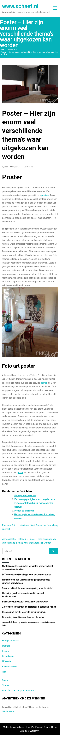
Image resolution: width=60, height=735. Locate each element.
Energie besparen (10, 640)
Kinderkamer (8, 656)
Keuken (5, 651)
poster (44, 383)
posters (45, 195)
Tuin (4, 671)
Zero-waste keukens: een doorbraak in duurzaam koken (29, 607)
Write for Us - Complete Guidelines (19, 690)
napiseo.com (8, 711)
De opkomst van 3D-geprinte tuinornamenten (23, 612)
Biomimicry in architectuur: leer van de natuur (23, 617)
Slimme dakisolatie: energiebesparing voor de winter (27, 588)
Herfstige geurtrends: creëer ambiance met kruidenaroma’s (23, 595)
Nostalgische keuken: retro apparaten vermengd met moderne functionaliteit (27, 568)
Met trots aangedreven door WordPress (22, 727)
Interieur (30, 167)
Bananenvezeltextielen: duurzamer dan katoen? (25, 601)
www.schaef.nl (20, 6)
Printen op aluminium (24, 510)
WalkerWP (35, 731)
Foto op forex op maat (25, 495)
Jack (6, 167)
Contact (5, 680)
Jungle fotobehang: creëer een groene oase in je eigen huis (28, 624)
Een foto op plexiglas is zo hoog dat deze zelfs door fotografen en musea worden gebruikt (34, 503)
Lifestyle (6, 661)
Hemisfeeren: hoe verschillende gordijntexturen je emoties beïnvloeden (26, 581)
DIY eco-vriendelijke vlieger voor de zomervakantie (26, 574)
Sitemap (6, 685)
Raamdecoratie (9, 666)
